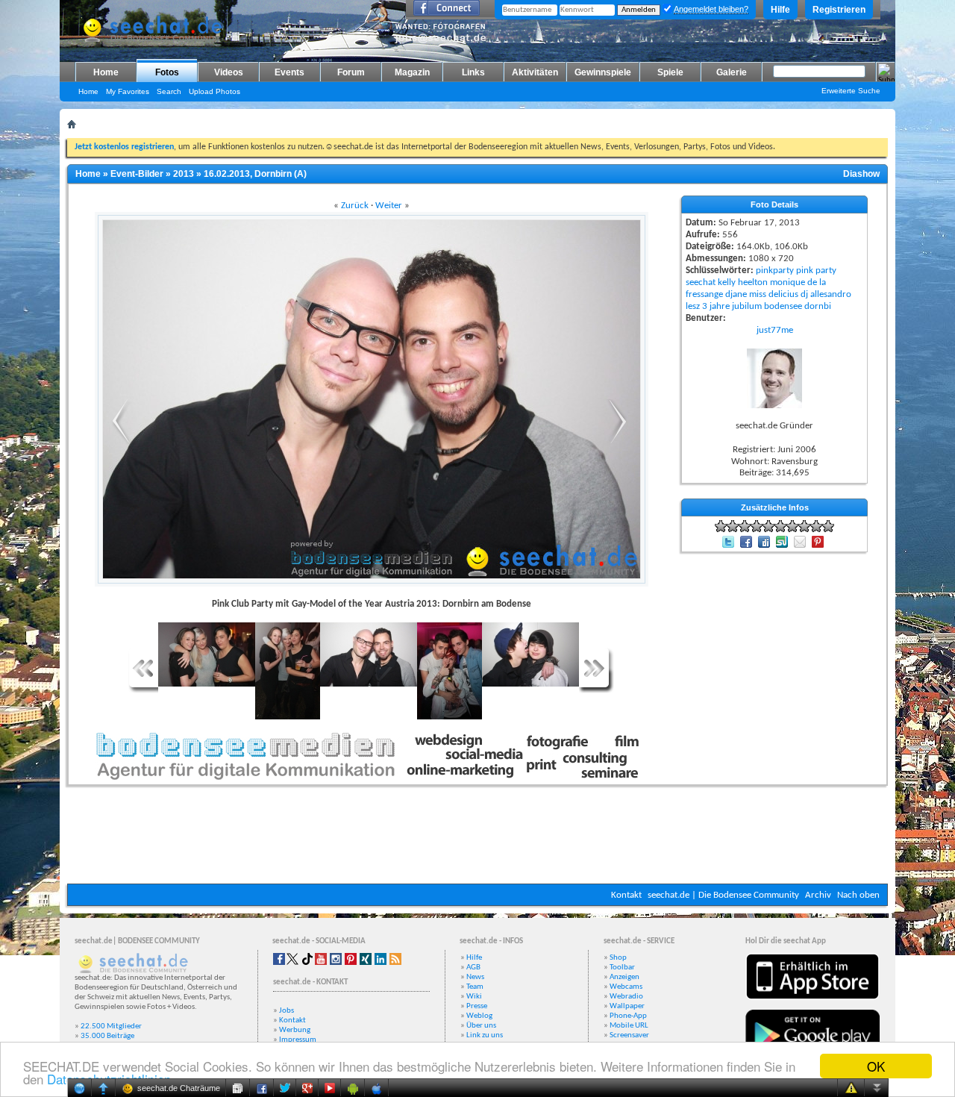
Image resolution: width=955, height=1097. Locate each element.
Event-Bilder (136, 174)
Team (474, 987)
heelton (753, 282)
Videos (228, 72)
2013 (183, 174)
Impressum (297, 1040)
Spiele (670, 72)
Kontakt (626, 895)
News (475, 977)
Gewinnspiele (602, 72)
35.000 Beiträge (107, 1036)
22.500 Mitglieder (111, 1026)
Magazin (412, 72)
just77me (775, 330)
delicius (783, 294)
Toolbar (622, 967)
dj (804, 294)
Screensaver (629, 1035)
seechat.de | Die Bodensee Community (723, 895)
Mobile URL (629, 1026)
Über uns (481, 1026)
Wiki (474, 997)
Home (106, 72)
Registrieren (838, 9)
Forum (351, 72)
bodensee (783, 306)
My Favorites (127, 91)
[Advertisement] (477, 838)
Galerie (731, 72)
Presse (476, 1006)
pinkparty (775, 270)
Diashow (861, 174)
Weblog (479, 1016)
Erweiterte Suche (850, 91)
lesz (693, 306)
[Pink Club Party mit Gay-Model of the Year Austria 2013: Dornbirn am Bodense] (118, 442)
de (812, 282)
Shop (618, 958)
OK (876, 1066)
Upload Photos (214, 91)
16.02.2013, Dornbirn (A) (255, 174)
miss (757, 294)
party (825, 270)
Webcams (626, 987)
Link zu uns (484, 1035)
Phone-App (628, 1016)
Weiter (388, 205)
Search (169, 91)
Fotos (167, 72)
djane (736, 294)
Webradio (626, 997)
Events (289, 72)
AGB (473, 967)
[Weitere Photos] (143, 691)
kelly (727, 282)
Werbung (294, 1030)
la (822, 282)
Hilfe (780, 9)
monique (787, 282)
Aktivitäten (535, 72)
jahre (720, 306)
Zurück (355, 205)
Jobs (286, 1011)
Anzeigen (624, 977)
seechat (701, 282)
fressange (704, 294)
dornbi (817, 306)
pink (804, 270)
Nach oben (858, 895)
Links (473, 72)
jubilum (747, 306)
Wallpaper (627, 1006)
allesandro (830, 294)
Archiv (818, 895)
